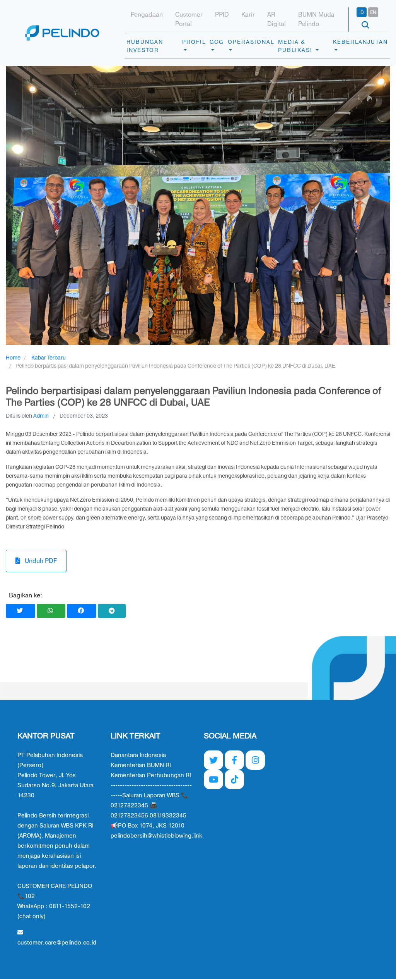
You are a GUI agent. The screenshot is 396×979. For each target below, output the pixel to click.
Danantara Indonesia (138, 755)
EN (373, 12)
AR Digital (276, 19)
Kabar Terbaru (48, 357)
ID (361, 12)
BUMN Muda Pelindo (316, 19)
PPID (222, 15)
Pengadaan (147, 15)
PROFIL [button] (194, 42)
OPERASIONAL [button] (251, 42)
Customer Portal (189, 19)
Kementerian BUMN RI (141, 765)
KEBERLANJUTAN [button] (360, 42)
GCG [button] (217, 42)
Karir (248, 15)
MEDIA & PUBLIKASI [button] (296, 46)
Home (13, 357)
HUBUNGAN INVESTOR (144, 46)
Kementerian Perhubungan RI (151, 775)
